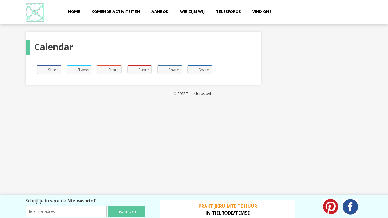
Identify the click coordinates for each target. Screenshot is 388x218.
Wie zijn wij (192, 11)
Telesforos (228, 11)
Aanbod (160, 11)
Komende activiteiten (115, 11)
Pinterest (330, 206)
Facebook (350, 207)
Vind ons (262, 11)
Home (74, 11)
